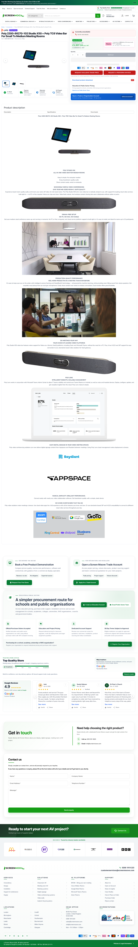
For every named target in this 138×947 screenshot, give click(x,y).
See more (42, 704)
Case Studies (109, 892)
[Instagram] (14, 936)
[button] (103, 60)
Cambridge (7, 927)
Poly (23, 39)
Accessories (104, 21)
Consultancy (7, 883)
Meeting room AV (42, 886)
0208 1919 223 (20, 3)
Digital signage (41, 892)
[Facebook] (9, 936)
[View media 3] (21, 84)
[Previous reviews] (35, 696)
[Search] (97, 16)
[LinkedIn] (18, 936)
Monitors (79, 21)
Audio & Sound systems (44, 901)
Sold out (110, 55)
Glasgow (37, 927)
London (6, 912)
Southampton (39, 918)
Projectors (91, 21)
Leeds (6, 921)
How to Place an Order (112, 895)
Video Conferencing (64, 21)
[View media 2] (13, 84)
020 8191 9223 (91, 739)
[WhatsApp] (22, 936)
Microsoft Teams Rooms (78, 892)
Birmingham (7, 915)
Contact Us (129, 21)
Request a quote (129, 674)
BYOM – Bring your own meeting (81, 883)
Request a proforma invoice (119, 73)
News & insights (110, 889)
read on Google (22, 690)
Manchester (7, 918)
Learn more (118, 43)
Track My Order (41, 8)
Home (2, 27)
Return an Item (109, 901)
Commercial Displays (27, 21)
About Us (108, 883)
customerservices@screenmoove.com (117, 870)
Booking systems (42, 889)
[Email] (5, 936)
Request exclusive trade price (87, 73)
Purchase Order (110, 898)
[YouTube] (27, 936)
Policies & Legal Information (123, 943)
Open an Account (18, 8)
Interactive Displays (46, 21)
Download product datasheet (102, 80)
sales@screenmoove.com (74, 921)
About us (9, 8)
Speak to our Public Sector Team (81, 90)
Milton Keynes (39, 924)
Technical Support (30, 8)
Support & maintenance (11, 892)
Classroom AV (41, 883)
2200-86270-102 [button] (8, 39)
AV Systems (116, 21)
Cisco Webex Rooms (77, 886)
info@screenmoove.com (93, 744)
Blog (3, 8)
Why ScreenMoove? (52, 8)
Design (6, 886)
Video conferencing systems (46, 895)
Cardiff (37, 912)
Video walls (40, 898)
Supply (6, 895)
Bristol (6, 924)
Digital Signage (10, 21)
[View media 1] (5, 84)
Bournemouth (39, 921)
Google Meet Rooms (77, 889)
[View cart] (134, 16)
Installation (7, 889)
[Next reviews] (132, 696)
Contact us (63, 8)
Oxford (37, 915)
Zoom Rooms (75, 895)
